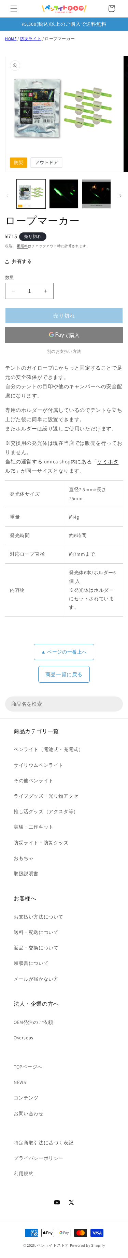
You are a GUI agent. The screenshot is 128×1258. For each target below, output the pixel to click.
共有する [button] (22, 261)
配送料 (22, 246)
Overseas (23, 1038)
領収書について (31, 963)
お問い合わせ (29, 1113)
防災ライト (30, 38)
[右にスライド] (120, 195)
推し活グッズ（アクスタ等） (46, 811)
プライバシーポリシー (38, 1158)
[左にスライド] (7, 195)
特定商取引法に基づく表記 (43, 1143)
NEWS (20, 1082)
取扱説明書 (26, 873)
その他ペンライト (34, 780)
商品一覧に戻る (64, 674)
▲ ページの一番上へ (64, 652)
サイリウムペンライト (38, 765)
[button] (13, 8)
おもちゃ (23, 858)
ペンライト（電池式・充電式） (48, 749)
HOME (10, 38)
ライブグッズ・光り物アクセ (46, 796)
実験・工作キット (34, 827)
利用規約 (23, 1173)
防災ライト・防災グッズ (41, 843)
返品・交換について (36, 948)
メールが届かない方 (36, 979)
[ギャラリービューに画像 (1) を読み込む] (31, 193)
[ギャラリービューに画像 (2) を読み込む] (63, 193)
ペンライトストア (53, 1245)
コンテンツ (26, 1098)
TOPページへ (28, 1067)
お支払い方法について (38, 917)
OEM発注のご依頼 (33, 1022)
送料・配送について (36, 932)
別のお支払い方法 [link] (64, 351)
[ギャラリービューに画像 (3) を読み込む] (96, 193)
